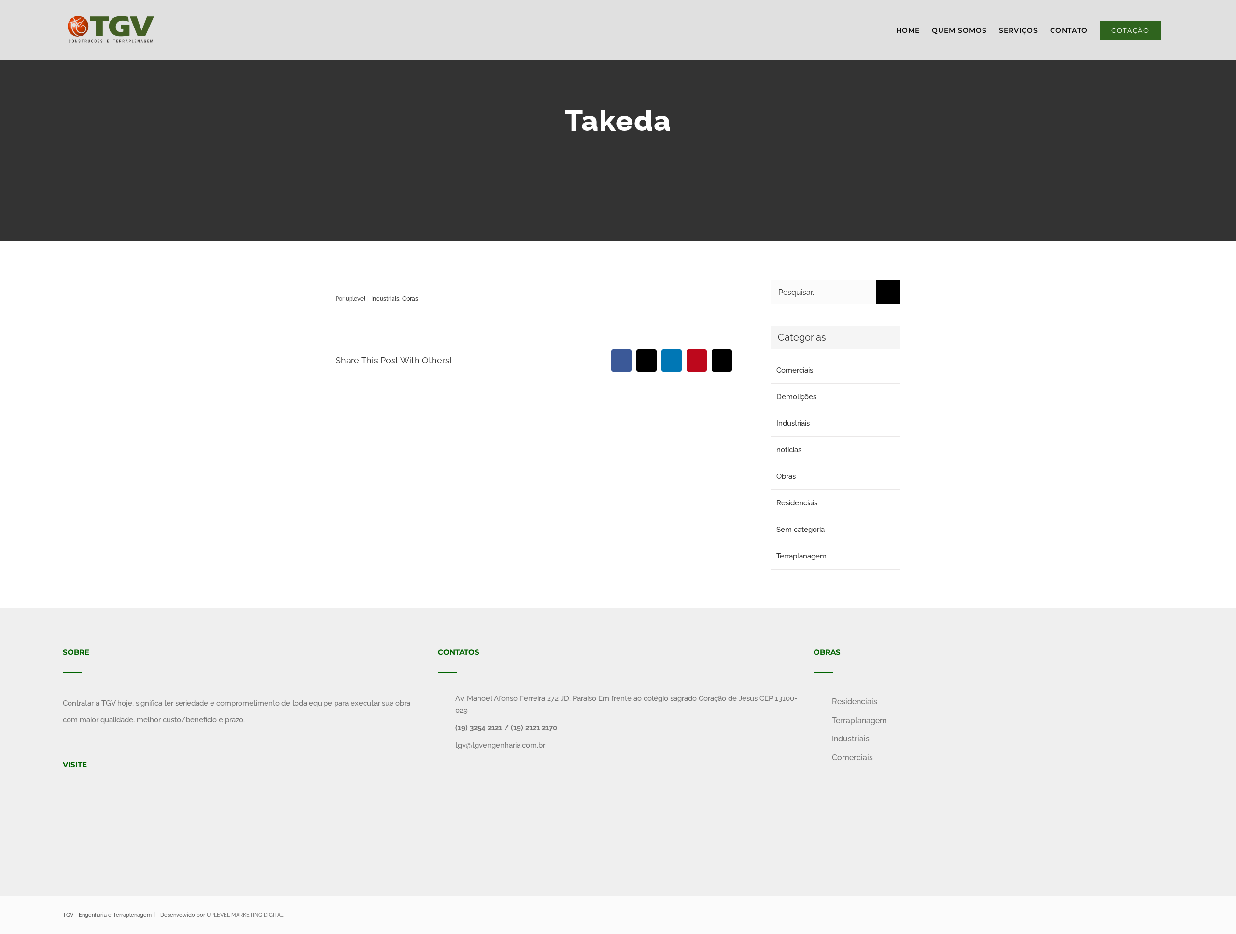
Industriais (385, 298)
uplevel (355, 298)
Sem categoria (800, 529)
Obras (410, 298)
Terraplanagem (801, 556)
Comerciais (794, 370)
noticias (788, 450)
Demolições (796, 396)
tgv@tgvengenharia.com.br (500, 745)
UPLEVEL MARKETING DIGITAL (245, 915)
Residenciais (796, 503)
